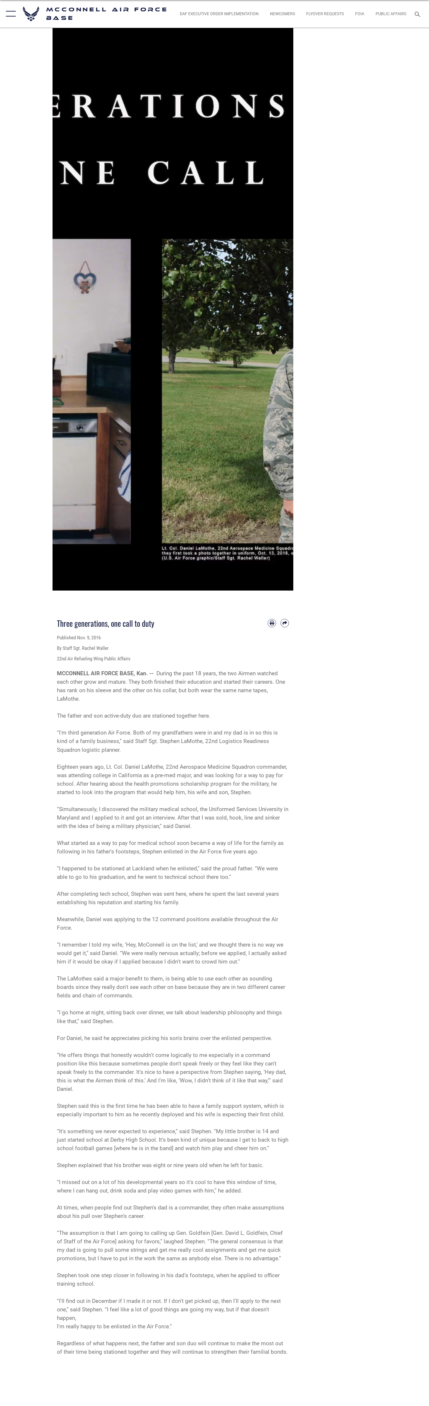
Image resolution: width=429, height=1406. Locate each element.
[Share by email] (284, 623)
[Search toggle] (418, 13)
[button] (9, 14)
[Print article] (272, 623)
